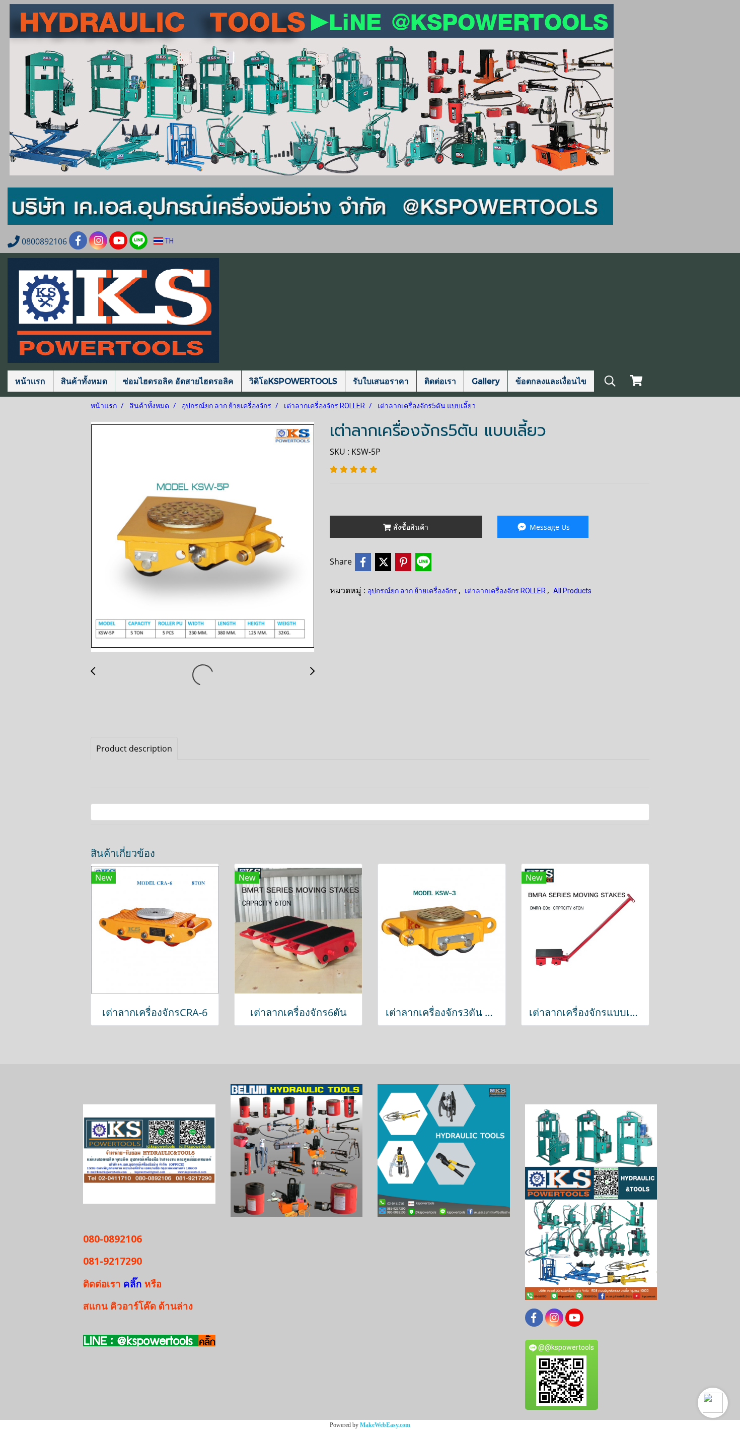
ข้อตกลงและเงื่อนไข (550, 381)
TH (168, 241)
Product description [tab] (134, 748)
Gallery (486, 381)
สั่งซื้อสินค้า (409, 527)
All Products (572, 591)
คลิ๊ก (132, 1283)
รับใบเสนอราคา (381, 381)
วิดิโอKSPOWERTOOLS (293, 381)
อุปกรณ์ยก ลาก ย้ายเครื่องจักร (413, 591)
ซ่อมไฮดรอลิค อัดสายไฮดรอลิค (178, 381)
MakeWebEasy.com (385, 1424)
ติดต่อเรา (440, 381)
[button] (713, 1403)
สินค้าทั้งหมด (84, 381)
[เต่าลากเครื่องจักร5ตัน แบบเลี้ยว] (202, 537)
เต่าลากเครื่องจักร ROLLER (506, 591)
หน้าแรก (30, 381)
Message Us (549, 527)
